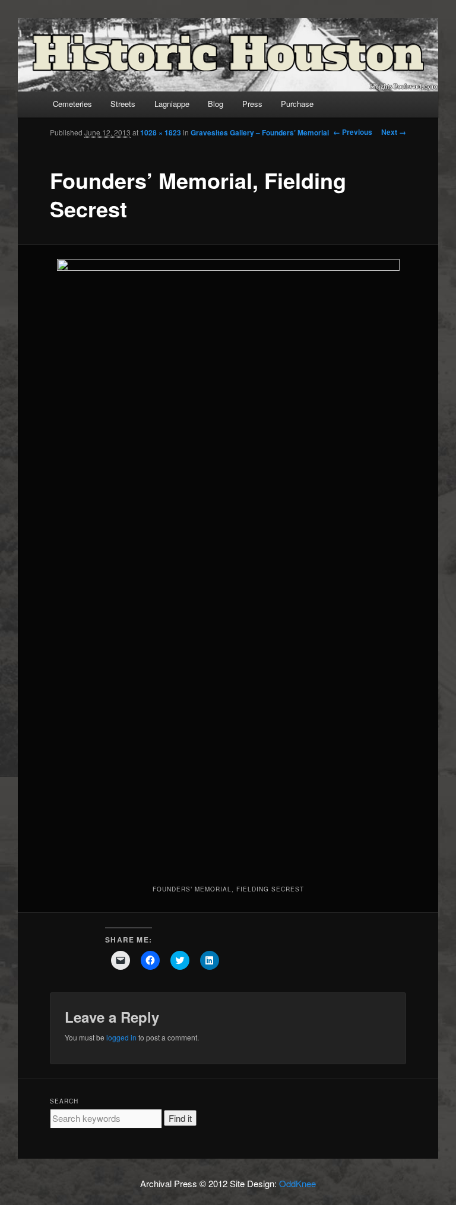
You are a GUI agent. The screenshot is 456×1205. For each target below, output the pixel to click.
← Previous (352, 131)
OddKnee (297, 1183)
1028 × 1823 (160, 132)
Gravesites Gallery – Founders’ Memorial (260, 132)
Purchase (297, 103)
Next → (393, 131)
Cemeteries (72, 103)
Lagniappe (171, 103)
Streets (122, 103)
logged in (121, 1037)
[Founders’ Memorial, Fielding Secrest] (228, 563)
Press (252, 103)
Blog (215, 103)
